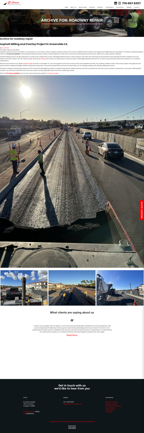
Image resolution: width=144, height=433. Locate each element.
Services (100, 7)
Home (66, 7)
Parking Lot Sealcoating (113, 406)
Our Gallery (120, 7)
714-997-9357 (131, 3)
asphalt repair (27, 64)
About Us (73, 7)
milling (43, 59)
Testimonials (109, 7)
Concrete (108, 412)
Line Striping (109, 410)
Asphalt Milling (110, 408)
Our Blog (92, 7)
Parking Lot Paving (111, 402)
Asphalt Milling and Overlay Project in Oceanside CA (33, 44)
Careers (128, 7)
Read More (72, 335)
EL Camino (5, 48)
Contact (136, 7)
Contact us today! (53, 73)
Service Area (83, 7)
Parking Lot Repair (111, 404)
